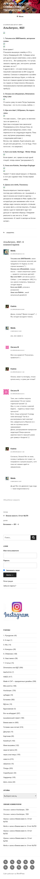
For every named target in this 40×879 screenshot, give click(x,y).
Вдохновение (8, 708)
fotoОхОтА (7, 672)
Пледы (6, 768)
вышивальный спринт (11, 718)
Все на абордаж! (9, 713)
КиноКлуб (7, 740)
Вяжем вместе (8, 722)
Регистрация (8, 581)
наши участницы (9, 754)
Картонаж (7, 736)
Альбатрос (10, 232)
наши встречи (8, 750)
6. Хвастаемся (8, 658)
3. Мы (5, 644)
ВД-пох (6, 704)
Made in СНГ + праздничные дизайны (17, 681)
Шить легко (7, 782)
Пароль (6, 560)
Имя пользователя (11, 550)
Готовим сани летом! (11, 727)
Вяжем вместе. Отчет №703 (25, 826)
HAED (5, 676)
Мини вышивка (9, 745)
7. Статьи (7, 663)
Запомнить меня (13, 570)
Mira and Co (7, 686)
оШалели (6, 763)
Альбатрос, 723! (22, 809)
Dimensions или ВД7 (11, 667)
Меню (21, 16)
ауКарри (6, 695)
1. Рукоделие (8, 635)
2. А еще (6, 640)
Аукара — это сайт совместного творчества (17, 6)
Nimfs (20, 25)
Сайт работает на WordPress (13, 873)
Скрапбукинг (8, 773)
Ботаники (6, 699)
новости (6, 759)
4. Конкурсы (8, 649)
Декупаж (6, 731)
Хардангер (7, 777)
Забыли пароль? (9, 586)
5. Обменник (8, 653)
